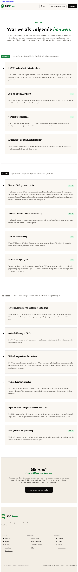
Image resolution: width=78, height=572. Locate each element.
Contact (60, 541)
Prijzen (7, 541)
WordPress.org (9, 551)
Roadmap (7, 545)
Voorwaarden (62, 548)
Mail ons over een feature (39, 490)
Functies (7, 538)
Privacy (60, 545)
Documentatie (35, 538)
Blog (32, 548)
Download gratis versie (58, 6)
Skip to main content (7, 2)
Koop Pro (72, 6)
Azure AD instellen (36, 545)
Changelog (8, 548)
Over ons (60, 538)
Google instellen (36, 541)
